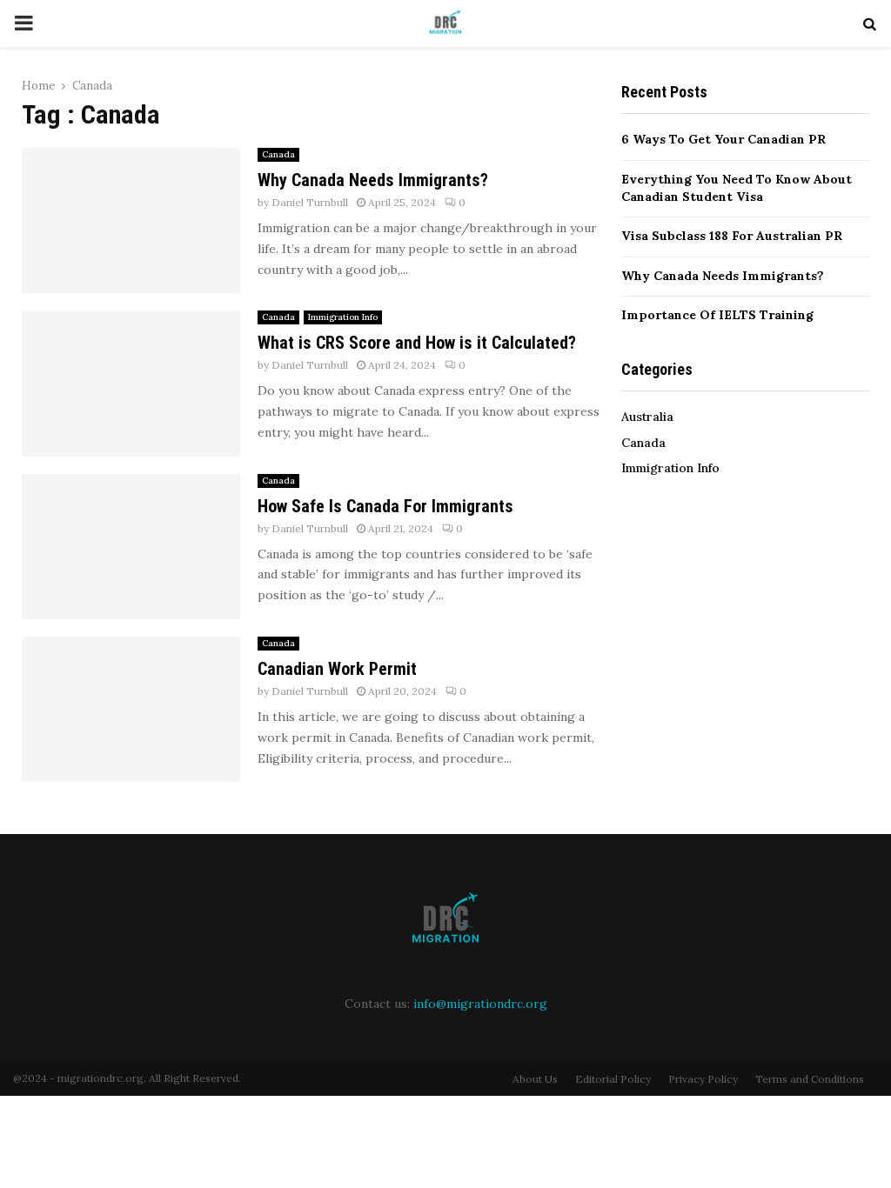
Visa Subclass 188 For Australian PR (731, 236)
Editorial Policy (613, 1078)
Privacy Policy (703, 1078)
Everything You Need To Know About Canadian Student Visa (736, 187)
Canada (278, 154)
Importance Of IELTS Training (717, 315)
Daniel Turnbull (309, 202)
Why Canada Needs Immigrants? (373, 180)
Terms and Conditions (809, 1078)
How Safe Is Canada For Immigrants (385, 506)
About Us (535, 1078)
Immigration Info (343, 317)
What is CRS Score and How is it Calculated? (417, 342)
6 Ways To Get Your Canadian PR (723, 139)
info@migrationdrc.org (480, 1003)
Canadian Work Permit (337, 668)
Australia (647, 416)
